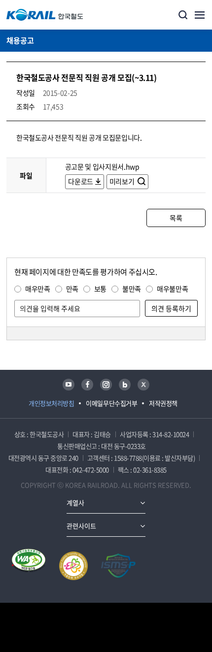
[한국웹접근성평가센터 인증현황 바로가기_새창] (28, 566)
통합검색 (182, 14)
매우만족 (37, 289)
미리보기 (122, 181)
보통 (100, 289)
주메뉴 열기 (200, 14)
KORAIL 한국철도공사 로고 (44, 15)
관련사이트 (81, 525)
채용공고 (20, 40)
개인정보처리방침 (51, 403)
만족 (72, 289)
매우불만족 (172, 289)
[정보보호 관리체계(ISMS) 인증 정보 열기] (118, 566)
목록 (176, 218)
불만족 (131, 289)
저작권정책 (163, 403)
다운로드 (80, 181)
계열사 (75, 502)
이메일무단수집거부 (111, 403)
